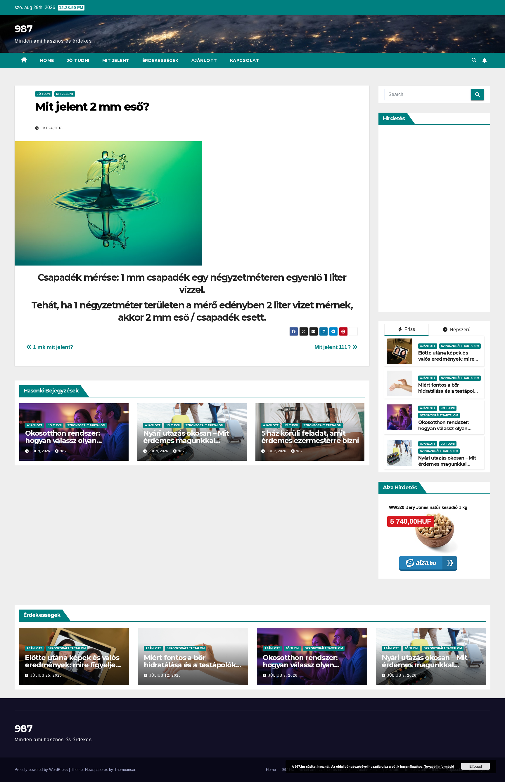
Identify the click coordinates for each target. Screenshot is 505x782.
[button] (474, 60)
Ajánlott (204, 60)
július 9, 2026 (283, 675)
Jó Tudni (78, 60)
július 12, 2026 (165, 675)
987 (23, 29)
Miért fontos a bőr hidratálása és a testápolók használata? (449, 391)
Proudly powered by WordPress (42, 769)
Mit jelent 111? (333, 347)
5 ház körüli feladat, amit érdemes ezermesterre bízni (310, 437)
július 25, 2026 (46, 675)
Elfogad (475, 766)
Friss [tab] (409, 329)
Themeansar (124, 769)
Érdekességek (160, 60)
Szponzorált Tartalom (86, 425)
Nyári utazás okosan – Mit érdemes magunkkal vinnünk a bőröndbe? (186, 440)
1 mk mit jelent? (52, 347)
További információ (439, 766)
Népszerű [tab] (460, 329)
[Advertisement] (428, 218)
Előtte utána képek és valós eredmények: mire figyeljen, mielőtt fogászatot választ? (446, 362)
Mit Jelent (115, 60)
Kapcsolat (245, 60)
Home (47, 60)
